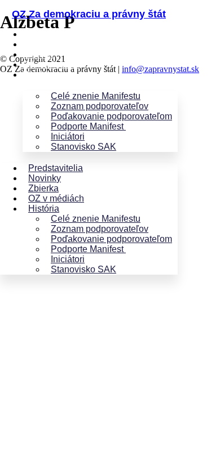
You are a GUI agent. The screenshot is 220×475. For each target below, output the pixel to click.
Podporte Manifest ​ (88, 126)
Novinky (39, 44)
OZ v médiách (50, 64)
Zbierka (38, 54)
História (38, 74)
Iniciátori (68, 136)
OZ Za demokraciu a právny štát (89, 14)
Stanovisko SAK (83, 146)
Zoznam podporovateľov (99, 106)
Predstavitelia (50, 34)
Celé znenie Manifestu (95, 96)
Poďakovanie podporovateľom (111, 116)
